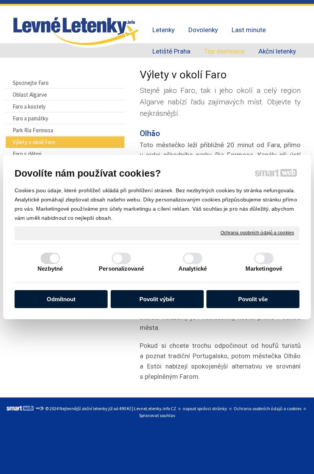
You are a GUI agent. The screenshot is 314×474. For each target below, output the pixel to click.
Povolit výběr (157, 299)
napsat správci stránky (205, 408)
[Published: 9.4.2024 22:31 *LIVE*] (39, 408)
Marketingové (263, 268)
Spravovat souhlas (157, 415)
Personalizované (121, 268)
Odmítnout (61, 299)
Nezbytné (50, 268)
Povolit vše (253, 299)
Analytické (192, 268)
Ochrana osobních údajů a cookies (257, 232)
